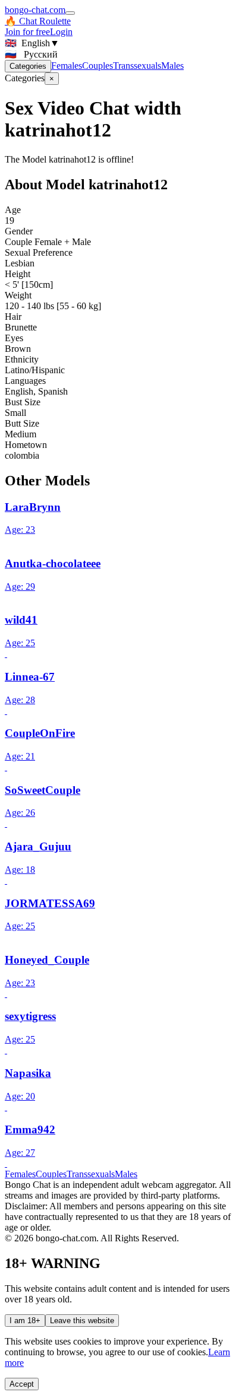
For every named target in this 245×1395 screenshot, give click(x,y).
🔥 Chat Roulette (38, 21)
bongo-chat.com (35, 10)
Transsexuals (137, 66)
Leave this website (82, 1320)
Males (172, 66)
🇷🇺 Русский (31, 54)
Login (61, 32)
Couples (97, 66)
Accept (22, 1384)
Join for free (27, 32)
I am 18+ (25, 1320)
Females (66, 66)
